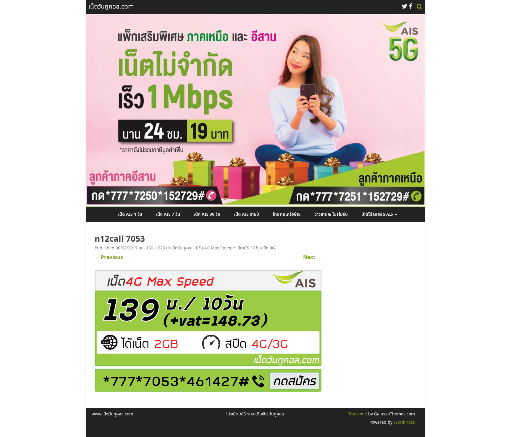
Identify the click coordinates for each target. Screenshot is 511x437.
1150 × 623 (154, 248)
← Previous (109, 257)
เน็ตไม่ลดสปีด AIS (377, 214)
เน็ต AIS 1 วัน (130, 214)
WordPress (403, 422)
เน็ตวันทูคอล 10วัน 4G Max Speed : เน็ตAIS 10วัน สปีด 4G (223, 248)
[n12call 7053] (208, 331)
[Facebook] (411, 7)
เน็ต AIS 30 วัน (207, 214)
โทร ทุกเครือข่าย (287, 214)
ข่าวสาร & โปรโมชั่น (331, 214)
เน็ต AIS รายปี (246, 214)
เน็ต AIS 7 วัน (168, 214)
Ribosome (357, 414)
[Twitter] (404, 7)
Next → (312, 257)
